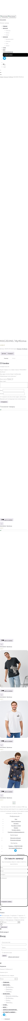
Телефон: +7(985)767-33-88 (15, 846)
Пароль (4, 947)
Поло (7, 43)
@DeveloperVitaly (21, 854)
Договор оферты (16, 830)
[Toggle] (10, 985)
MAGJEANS (3, 20)
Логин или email (6, 942)
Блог (4, 49)
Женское (5, 28)
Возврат (16, 828)
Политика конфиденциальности (16, 832)
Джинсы (7, 32)
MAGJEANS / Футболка (6, 526)
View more (4, 927)
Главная (5, 26)
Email (1, 393)
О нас (4, 47)
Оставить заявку (8, 54)
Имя (1, 390)
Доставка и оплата (16, 825)
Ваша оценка (4, 379)
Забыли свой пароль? (13, 957)
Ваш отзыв (3, 381)
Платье (7, 34)
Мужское (5, 36)
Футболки (8, 30)
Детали (4, 353)
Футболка (11, 77)
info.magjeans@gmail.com (15, 848)
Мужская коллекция (15, 840)
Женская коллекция (15, 838)
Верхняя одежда (9, 39)
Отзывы (10, 353)
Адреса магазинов (8, 52)
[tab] (4, 353)
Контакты (16, 823)
